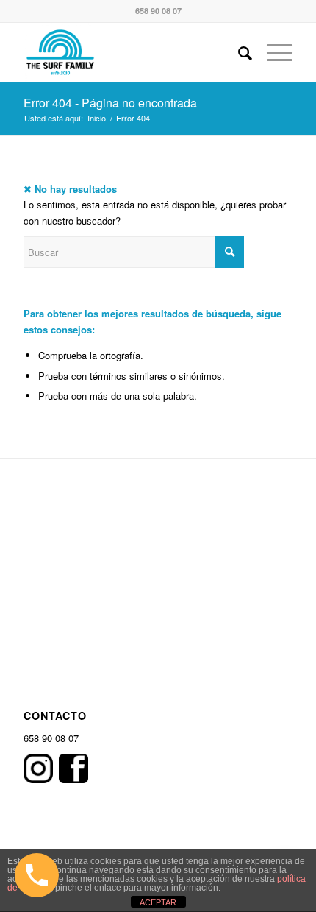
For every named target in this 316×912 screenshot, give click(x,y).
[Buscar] (237, 52)
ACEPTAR (158, 902)
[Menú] (272, 52)
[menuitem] (237, 52)
